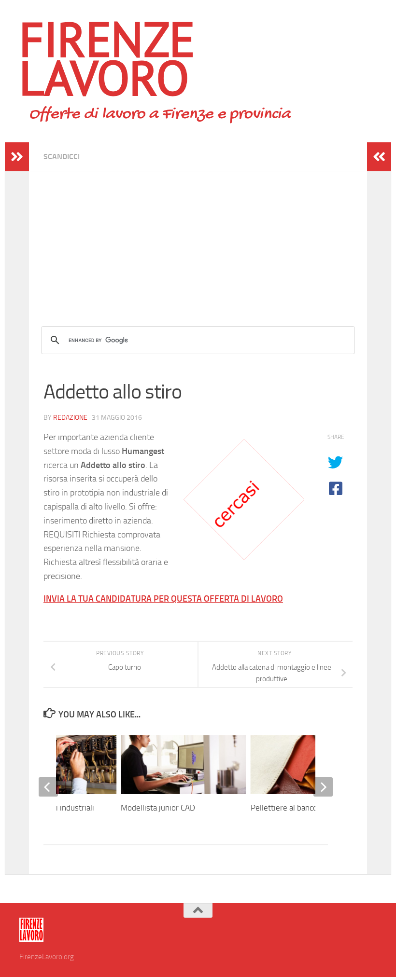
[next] (323, 787)
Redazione (70, 417)
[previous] (48, 787)
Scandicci (61, 156)
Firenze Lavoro (107, 57)
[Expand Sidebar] (17, 156)
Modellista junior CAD (158, 807)
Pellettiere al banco (284, 807)
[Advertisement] (198, 238)
